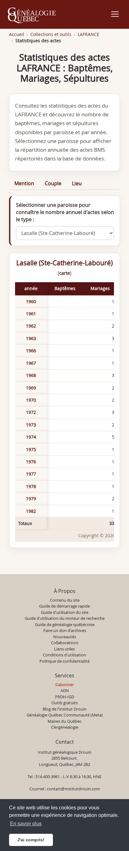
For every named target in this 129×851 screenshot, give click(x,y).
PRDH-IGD (64, 697)
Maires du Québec (64, 721)
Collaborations (64, 642)
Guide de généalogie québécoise (65, 624)
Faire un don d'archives (64, 630)
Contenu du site (65, 600)
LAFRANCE (88, 34)
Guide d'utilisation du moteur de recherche (65, 618)
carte (64, 273)
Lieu (77, 183)
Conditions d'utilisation (64, 655)
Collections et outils (50, 34)
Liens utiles (64, 649)
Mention (24, 183)
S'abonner (64, 684)
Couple (53, 183)
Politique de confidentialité (64, 661)
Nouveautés (64, 637)
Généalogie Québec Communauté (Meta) (65, 715)
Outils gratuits (64, 703)
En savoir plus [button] (26, 823)
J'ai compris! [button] (30, 839)
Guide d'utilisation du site (64, 612)
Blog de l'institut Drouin (64, 709)
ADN (64, 690)
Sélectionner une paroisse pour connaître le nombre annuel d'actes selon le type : (65, 212)
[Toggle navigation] (115, 14)
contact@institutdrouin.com (73, 789)
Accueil (16, 34)
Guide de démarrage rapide (64, 606)
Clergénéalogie (64, 727)
